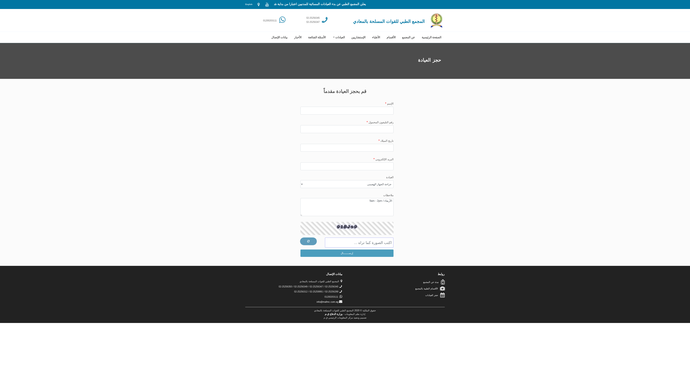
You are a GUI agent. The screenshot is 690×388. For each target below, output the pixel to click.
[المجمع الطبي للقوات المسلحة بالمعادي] (258, 5)
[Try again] (308, 241)
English (248, 4)
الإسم (389, 103)
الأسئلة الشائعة (317, 37)
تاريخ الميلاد (386, 140)
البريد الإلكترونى (383, 159)
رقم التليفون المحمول (380, 122)
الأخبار (298, 37)
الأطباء (376, 37)
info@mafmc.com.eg (328, 302)
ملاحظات (388, 195)
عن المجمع (408, 37)
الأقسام (391, 37)
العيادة (390, 177)
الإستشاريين (358, 37)
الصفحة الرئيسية (431, 37)
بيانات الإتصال (279, 37)
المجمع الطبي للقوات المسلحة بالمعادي (389, 21)
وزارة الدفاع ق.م (333, 314)
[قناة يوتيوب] (267, 5)
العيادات (340, 37)
